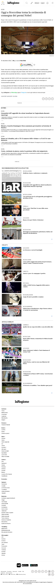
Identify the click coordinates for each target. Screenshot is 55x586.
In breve (3, 540)
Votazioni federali (5, 424)
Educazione (4, 521)
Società (3, 470)
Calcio (2, 440)
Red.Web (23, 60)
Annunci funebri (9, 572)
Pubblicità (3, 572)
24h (2, 537)
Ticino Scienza (5, 518)
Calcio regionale (5, 442)
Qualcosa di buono (6, 523)
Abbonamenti (3, 571)
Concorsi (3, 548)
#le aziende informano (6, 532)
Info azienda (4, 542)
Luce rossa (4, 454)
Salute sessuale (5, 516)
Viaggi (2, 500)
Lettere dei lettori (5, 491)
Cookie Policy (13, 574)
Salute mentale (5, 514)
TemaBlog (4, 526)
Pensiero (3, 467)
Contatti (19, 571)
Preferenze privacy (21, 574)
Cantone (3, 409)
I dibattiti (3, 493)
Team (2, 544)
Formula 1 (3, 447)
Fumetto (3, 551)
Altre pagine (4, 535)
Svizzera (3, 423)
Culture (3, 459)
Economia (4, 479)
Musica (3, 472)
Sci (2, 443)
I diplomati (3, 510)
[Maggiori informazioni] (34, 65)
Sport (3, 436)
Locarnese (4, 414)
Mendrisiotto (4, 418)
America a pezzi (5, 433)
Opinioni (3, 482)
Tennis (3, 445)
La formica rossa (5, 487)
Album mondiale (5, 456)
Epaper (42, 3)
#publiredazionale (5, 530)
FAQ (23, 571)
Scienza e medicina (6, 520)
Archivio (3, 539)
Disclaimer (9, 571)
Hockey (3, 438)
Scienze (3, 468)
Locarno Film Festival (6, 474)
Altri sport (3, 449)
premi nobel (9, 96)
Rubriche (4, 496)
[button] (32, 571)
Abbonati (37, 3)
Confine (3, 429)
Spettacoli (3, 463)
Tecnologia (4, 501)
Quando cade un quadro (7, 512)
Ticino (2, 410)
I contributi (4, 489)
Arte (2, 461)
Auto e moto (4, 509)
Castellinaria (4, 476)
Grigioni (3, 419)
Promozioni (4, 546)
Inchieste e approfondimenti (8, 498)
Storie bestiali (4, 503)
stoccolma (15, 96)
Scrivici (3, 555)
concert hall (3, 96)
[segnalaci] (31, 3)
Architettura (4, 507)
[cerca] (26, 3)
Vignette (3, 553)
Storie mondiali (5, 451)
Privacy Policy (5, 574)
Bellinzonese (4, 412)
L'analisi (3, 486)
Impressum (15, 571)
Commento (4, 484)
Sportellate (4, 453)
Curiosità (3, 505)
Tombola (3, 549)
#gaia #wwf (4, 528)
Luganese (3, 416)
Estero (3, 428)
